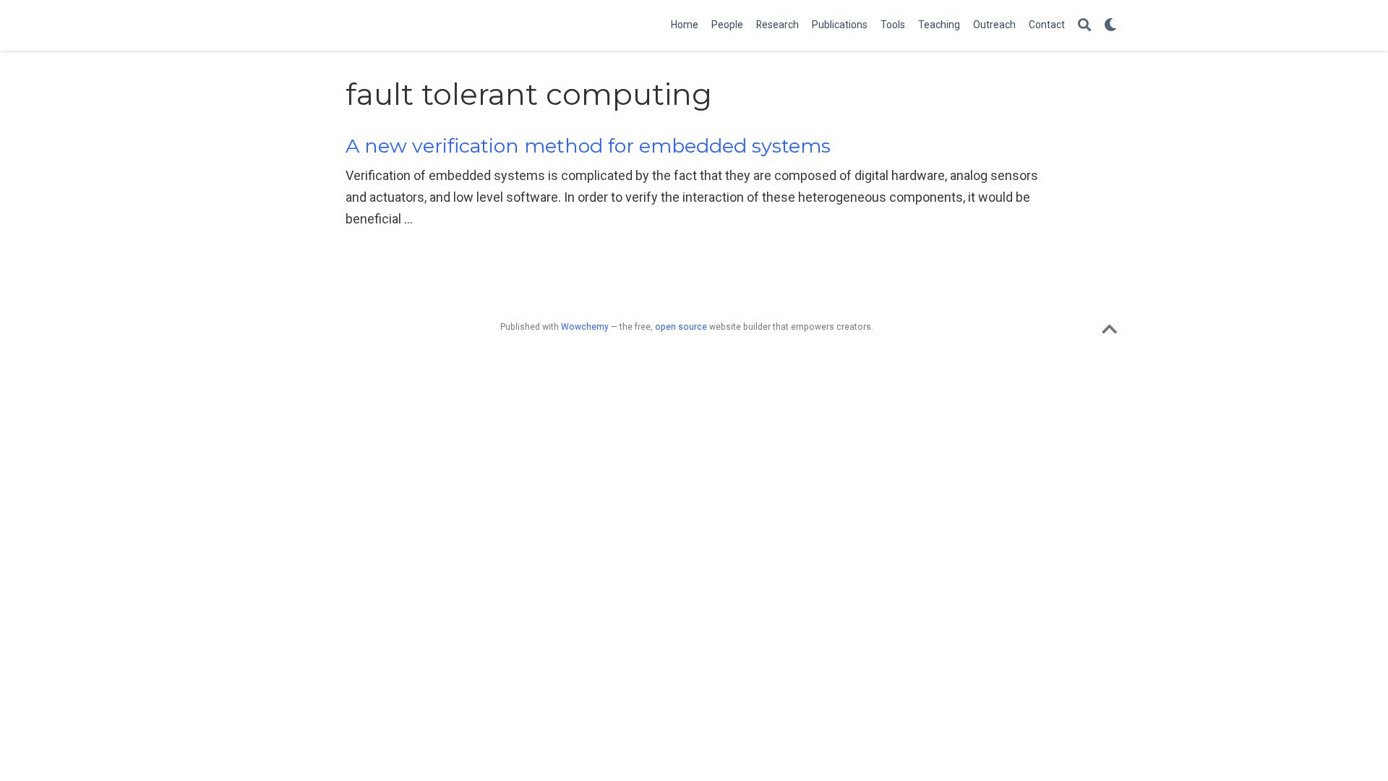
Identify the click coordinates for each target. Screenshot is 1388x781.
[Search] (1084, 25)
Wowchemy (585, 327)
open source (681, 327)
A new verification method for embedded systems (588, 146)
